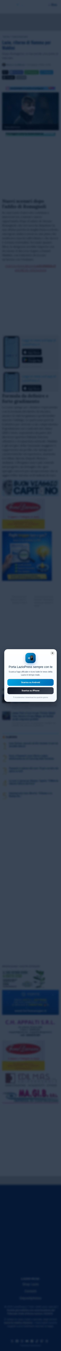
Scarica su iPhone (30, 690)
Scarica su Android (30, 682)
